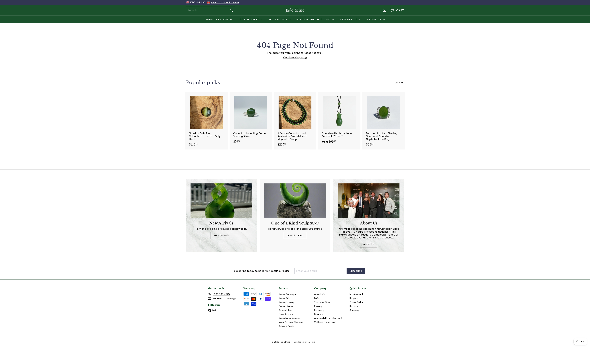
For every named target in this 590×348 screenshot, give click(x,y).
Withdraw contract (325, 322)
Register (354, 298)
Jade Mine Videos (289, 318)
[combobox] (210, 10)
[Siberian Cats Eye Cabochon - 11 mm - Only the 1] (206, 120)
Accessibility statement (328, 318)
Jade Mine (295, 10)
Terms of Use (322, 302)
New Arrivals (350, 19)
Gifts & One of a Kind (314, 19)
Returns (354, 306)
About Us (374, 19)
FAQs (317, 298)
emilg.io (311, 342)
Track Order (356, 302)
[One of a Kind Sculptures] (295, 200)
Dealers (318, 314)
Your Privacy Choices (291, 322)
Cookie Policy (286, 326)
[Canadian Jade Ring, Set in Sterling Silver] (250, 119)
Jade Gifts (285, 298)
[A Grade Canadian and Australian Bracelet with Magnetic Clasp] (295, 120)
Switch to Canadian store (225, 2)
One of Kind (286, 310)
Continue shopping (295, 57)
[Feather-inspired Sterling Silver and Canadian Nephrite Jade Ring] (383, 120)
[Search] (231, 10)
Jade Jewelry (249, 19)
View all (399, 82)
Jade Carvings (217, 19)
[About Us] (368, 200)
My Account (356, 294)
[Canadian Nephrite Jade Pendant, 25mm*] (339, 119)
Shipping (319, 310)
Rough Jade (278, 19)
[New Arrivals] (221, 200)
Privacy (318, 306)
